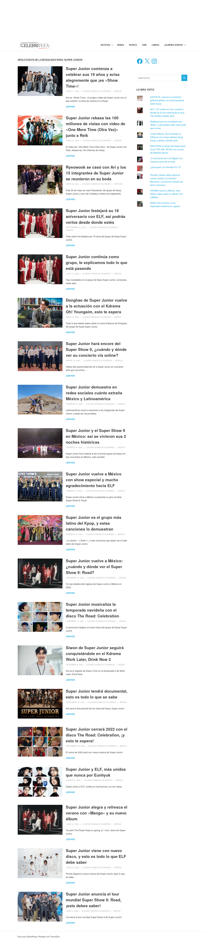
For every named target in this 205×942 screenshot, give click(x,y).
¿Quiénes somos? (173, 45)
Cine (144, 45)
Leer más (70, 107)
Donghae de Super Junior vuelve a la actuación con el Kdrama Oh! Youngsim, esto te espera (96, 306)
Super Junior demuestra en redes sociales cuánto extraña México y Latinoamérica (94, 392)
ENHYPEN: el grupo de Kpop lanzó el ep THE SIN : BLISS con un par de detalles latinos (167, 149)
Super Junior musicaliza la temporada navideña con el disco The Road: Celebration (92, 610)
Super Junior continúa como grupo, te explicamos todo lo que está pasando (96, 262)
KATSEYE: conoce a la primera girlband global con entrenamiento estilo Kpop (167, 100)
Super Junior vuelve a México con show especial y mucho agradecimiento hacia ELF (93, 479)
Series (120, 45)
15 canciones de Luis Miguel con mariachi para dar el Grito (166, 160)
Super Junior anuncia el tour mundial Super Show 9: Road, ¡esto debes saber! (93, 899)
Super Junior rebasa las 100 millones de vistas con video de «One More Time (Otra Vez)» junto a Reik (95, 126)
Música (133, 45)
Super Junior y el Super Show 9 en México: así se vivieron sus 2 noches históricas (96, 436)
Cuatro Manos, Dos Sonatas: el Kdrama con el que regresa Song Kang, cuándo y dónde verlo (166, 137)
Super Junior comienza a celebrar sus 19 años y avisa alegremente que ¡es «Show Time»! (93, 77)
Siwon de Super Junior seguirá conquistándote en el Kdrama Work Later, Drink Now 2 (95, 653)
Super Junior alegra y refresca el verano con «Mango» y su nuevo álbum (96, 813)
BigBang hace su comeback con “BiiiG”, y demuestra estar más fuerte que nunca (168, 125)
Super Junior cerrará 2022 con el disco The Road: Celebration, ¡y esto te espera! (96, 735)
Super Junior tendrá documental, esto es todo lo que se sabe (96, 694)
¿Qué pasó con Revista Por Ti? (165, 167)
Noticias (105, 45)
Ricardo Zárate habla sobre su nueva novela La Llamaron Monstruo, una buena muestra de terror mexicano (166, 180)
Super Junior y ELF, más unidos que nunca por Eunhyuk (96, 772)
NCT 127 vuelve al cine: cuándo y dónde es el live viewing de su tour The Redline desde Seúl (167, 113)
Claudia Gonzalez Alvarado (97, 91)
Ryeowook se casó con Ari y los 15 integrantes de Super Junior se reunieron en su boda (96, 173)
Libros (155, 45)
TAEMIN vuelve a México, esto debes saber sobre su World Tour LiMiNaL (166, 194)
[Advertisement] (83, 19)
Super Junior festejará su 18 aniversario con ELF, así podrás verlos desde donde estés (95, 216)
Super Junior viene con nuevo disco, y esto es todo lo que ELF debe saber (96, 856)
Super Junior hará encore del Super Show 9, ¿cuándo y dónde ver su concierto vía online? (96, 349)
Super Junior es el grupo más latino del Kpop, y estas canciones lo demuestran (93, 523)
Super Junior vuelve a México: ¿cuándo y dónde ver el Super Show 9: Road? (94, 566)
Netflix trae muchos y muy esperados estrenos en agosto (165, 204)
